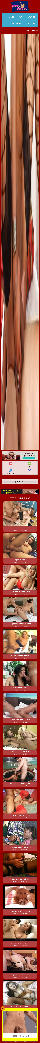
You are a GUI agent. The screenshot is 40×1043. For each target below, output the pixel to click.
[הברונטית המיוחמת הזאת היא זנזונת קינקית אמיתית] (20, 673)
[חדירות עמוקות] (20, 545)
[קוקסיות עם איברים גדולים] (20, 801)
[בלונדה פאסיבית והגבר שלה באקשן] (20, 737)
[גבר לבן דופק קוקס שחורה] (20, 865)
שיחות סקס (15, 16)
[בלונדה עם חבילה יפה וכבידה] (20, 897)
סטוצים (30, 23)
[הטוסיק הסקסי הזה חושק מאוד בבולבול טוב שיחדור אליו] (20, 960)
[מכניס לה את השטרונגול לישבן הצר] (20, 513)
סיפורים (16, 23)
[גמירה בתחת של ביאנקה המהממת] (20, 769)
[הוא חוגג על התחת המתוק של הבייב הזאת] (20, 609)
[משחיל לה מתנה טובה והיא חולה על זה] (20, 577)
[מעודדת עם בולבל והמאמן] (20, 641)
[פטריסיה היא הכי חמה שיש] (20, 928)
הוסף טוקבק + (20, 481)
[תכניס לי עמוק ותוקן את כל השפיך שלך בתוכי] (20, 705)
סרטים (31, 16)
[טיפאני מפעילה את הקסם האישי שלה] (20, 833)
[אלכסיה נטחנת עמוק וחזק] (20, 992)
